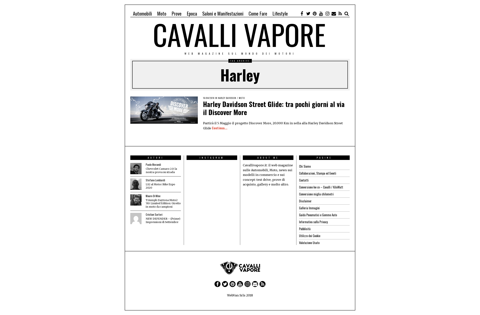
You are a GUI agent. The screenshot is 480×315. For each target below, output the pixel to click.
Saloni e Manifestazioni (222, 13)
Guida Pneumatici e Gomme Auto (318, 215)
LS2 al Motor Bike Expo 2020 (160, 186)
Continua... (219, 128)
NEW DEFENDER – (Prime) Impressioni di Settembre (163, 220)
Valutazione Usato (309, 242)
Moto (161, 13)
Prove (177, 13)
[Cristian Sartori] (136, 218)
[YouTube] (321, 13)
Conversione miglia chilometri (316, 194)
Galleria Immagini (309, 208)
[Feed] (340, 13)
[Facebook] (302, 13)
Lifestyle (280, 13)
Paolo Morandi (153, 165)
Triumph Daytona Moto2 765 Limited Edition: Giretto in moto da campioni (163, 203)
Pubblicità (304, 229)
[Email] (334, 13)
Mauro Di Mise (153, 196)
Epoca (192, 13)
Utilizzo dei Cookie (309, 236)
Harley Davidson (227, 97)
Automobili (142, 13)
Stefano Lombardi (155, 180)
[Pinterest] (314, 13)
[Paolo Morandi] (136, 168)
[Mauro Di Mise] (136, 200)
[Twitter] (308, 13)
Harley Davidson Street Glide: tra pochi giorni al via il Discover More (274, 108)
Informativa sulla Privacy (313, 222)
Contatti (304, 180)
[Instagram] (327, 13)
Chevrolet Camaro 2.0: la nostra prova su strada (161, 170)
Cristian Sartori (154, 214)
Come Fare (258, 13)
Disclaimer (305, 201)
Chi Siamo (305, 166)
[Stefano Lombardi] (136, 184)
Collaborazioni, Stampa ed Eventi (317, 173)
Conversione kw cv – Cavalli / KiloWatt (321, 187)
